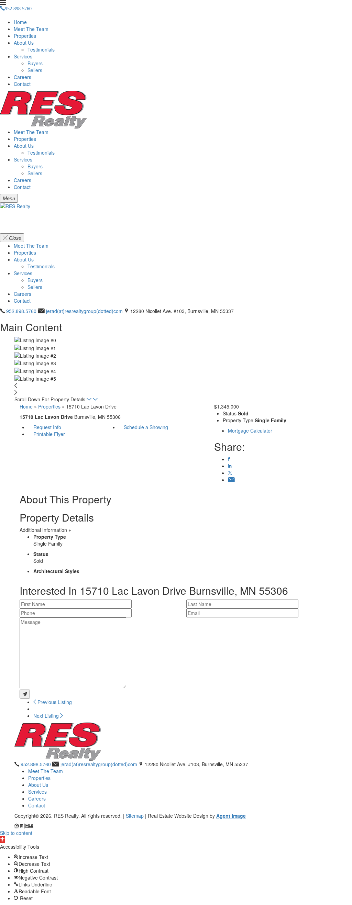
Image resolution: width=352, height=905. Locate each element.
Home (20, 22)
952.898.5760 (21, 311)
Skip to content (16, 832)
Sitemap (135, 815)
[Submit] (25, 694)
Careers (22, 77)
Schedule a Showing (146, 427)
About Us (24, 42)
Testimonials (41, 49)
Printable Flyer (49, 434)
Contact (22, 83)
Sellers (35, 70)
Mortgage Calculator (250, 430)
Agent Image (231, 815)
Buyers (35, 63)
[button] (2, 839)
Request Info (47, 427)
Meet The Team (31, 28)
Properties (25, 35)
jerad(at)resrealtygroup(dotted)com (84, 311)
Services (23, 56)
